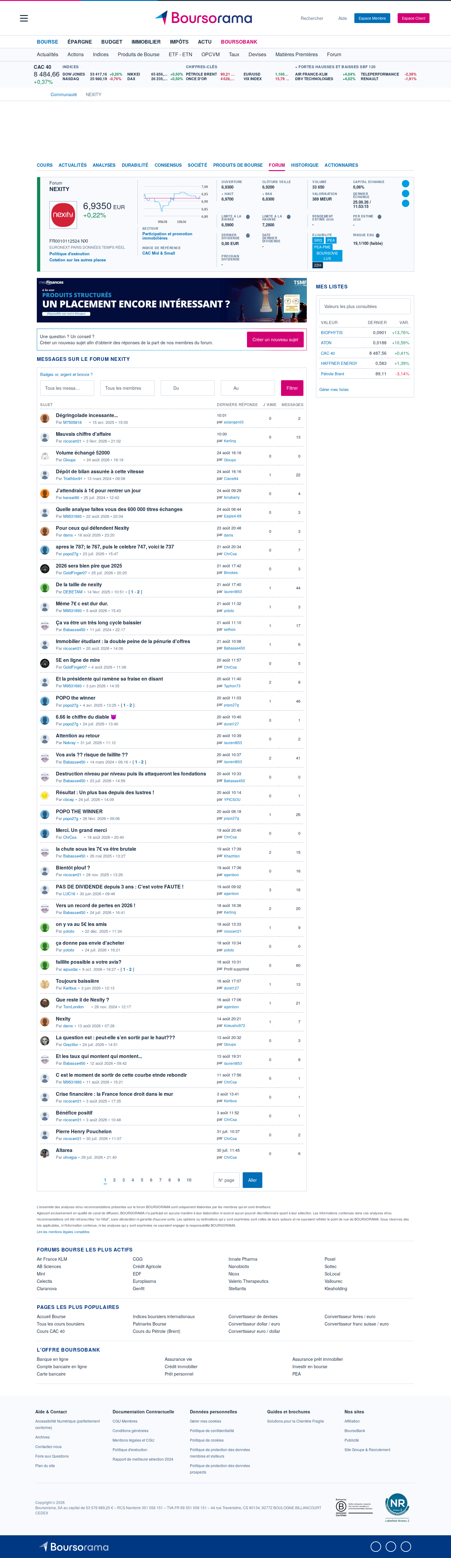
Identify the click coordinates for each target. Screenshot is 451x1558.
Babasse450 (74, 629)
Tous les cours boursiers (60, 1324)
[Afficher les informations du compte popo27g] (44, 550)
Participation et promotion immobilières (167, 236)
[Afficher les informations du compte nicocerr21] (44, 437)
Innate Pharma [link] (243, 1259)
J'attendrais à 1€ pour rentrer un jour (98, 490)
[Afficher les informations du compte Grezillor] (44, 1040)
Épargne (79, 41)
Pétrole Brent (332, 374)
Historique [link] (304, 165)
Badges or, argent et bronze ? (66, 374)
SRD (318, 240)
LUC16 (69, 893)
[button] (24, 18)
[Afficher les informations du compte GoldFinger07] (44, 568)
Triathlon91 (73, 478)
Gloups (69, 459)
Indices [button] (101, 54)
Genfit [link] (139, 1288)
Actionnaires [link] (341, 165)
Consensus (168, 165)
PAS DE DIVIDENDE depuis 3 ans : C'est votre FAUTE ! (119, 886)
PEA (331, 240)
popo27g (70, 553)
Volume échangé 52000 (83, 452)
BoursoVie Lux (327, 255)
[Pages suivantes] (199, 1180)
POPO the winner (75, 697)
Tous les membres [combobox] (123, 388)
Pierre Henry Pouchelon (84, 1131)
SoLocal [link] (332, 1274)
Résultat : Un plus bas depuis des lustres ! (105, 792)
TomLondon (73, 1006)
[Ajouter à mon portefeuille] (406, 193)
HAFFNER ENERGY (339, 363)
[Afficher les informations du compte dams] (44, 531)
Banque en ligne (52, 1359)
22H (317, 264)
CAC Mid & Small (158, 253)
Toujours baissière (77, 980)
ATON (326, 343)
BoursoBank (239, 41)
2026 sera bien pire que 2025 (89, 565)
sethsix (230, 629)
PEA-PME (322, 246)
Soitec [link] (331, 1266)
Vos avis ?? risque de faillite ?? (92, 754)
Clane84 (231, 478)
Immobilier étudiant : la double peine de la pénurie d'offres (123, 641)
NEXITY (59, 189)
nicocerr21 (72, 441)
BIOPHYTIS (332, 332)
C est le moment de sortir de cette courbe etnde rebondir (121, 1074)
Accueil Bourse (51, 1316)
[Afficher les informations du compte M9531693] (44, 512)
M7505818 (72, 422)
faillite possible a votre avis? (88, 961)
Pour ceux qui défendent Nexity (92, 527)
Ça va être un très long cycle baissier (98, 622)
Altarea (64, 1150)
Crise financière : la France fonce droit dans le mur (114, 1093)
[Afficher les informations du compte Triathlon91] (44, 474)
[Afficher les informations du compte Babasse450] (44, 625)
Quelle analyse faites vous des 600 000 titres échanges (119, 509)
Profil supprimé (236, 968)
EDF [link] (137, 1274)
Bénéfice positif (74, 1112)
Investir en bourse (309, 1366)
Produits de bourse (238, 165)
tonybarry (232, 497)
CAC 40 (42, 66)
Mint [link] (41, 1274)
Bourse (47, 41)
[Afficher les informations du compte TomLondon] (44, 1003)
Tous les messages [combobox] (64, 388)
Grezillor (70, 1044)
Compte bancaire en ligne (62, 1366)
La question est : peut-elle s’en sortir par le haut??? (115, 1037)
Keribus (70, 988)
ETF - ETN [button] (180, 54)
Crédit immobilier (181, 1366)
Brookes (231, 572)
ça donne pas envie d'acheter (90, 942)
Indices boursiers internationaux (164, 1316)
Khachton (232, 855)
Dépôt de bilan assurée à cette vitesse (100, 471)
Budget (111, 41)
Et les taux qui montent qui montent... (99, 1056)
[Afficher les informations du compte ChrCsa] (44, 833)
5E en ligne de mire (78, 659)
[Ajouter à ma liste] (406, 203)
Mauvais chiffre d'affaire (83, 433)
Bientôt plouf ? (73, 867)
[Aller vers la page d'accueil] (223, 18)
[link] (42, 1436)
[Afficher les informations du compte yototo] (44, 927)
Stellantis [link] (237, 1288)
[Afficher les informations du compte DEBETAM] (44, 587)
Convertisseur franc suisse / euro (357, 1324)
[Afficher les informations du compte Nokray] (44, 739)
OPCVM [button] (211, 54)
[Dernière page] (209, 1180)
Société (197, 165)
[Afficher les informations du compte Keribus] (44, 984)
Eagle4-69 (232, 515)
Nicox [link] (234, 1274)
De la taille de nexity (79, 584)
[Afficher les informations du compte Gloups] (44, 456)
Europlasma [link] (144, 1281)
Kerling (230, 440)
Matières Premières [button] (297, 54)
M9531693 (72, 516)
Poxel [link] (330, 1259)
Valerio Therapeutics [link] (248, 1281)
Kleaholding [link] (336, 1288)
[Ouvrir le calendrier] (167, 387)
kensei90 (71, 497)
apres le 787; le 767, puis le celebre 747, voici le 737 (115, 546)
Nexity (63, 1018)
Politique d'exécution (69, 253)
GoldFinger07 (75, 572)
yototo (229, 610)
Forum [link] (277, 165)
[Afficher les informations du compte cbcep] (44, 795)
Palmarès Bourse (149, 1324)
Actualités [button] (47, 54)
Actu (205, 41)
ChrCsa (230, 553)
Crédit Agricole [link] (147, 1266)
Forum (334, 54)
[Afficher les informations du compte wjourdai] (44, 965)
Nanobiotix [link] (239, 1266)
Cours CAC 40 (51, 1331)
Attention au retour (78, 735)
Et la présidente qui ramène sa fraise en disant (109, 678)
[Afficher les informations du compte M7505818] (44, 418)
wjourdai (70, 969)
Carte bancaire (51, 1374)
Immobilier (146, 41)
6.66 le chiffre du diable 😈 (86, 716)
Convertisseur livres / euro (350, 1316)
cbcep (68, 799)
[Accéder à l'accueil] (39, 94)
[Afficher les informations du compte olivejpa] (44, 1153)
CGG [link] (138, 1259)
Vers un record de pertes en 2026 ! (95, 905)
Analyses (104, 165)
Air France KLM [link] (52, 1259)
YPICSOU (232, 799)
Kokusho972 (234, 1025)
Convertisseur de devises (253, 1316)
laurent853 (233, 591)
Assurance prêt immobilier (317, 1359)
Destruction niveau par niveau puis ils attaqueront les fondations (131, 773)
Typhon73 (232, 685)
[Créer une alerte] (406, 184)
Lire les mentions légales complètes (64, 1231)
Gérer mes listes (334, 389)
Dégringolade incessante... (87, 415)
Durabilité (135, 165)
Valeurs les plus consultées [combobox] (350, 306)
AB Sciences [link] (49, 1266)
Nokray (69, 742)
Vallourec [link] (333, 1281)
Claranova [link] (47, 1288)
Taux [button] (234, 54)
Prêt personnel (179, 1374)
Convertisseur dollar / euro (254, 1324)
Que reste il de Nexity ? (82, 999)
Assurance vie (178, 1359)
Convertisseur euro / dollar (254, 1331)
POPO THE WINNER (79, 811)
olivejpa (70, 1157)
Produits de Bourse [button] (139, 54)
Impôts (179, 41)
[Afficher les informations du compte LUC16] (44, 889)
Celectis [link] (44, 1281)
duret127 (231, 723)
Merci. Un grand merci (81, 830)
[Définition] (248, 217)
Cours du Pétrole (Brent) (156, 1331)
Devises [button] (257, 54)
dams (68, 535)
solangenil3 (234, 422)
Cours (44, 165)
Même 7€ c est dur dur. (82, 603)
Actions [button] (75, 54)
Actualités (73, 165)
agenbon (231, 874)
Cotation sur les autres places (77, 259)
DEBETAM (73, 591)
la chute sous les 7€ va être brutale (96, 848)
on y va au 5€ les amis (81, 923)
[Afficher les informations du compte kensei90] (44, 493)
